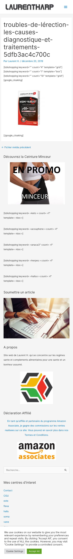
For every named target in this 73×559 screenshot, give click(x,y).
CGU (6, 495)
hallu (6, 511)
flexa (6, 506)
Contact (8, 490)
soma (7, 516)
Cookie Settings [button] (14, 551)
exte (6, 500)
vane (6, 521)
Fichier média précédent (16, 147)
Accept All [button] (34, 551)
